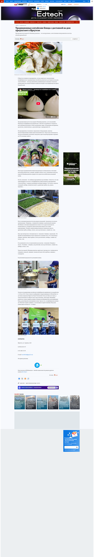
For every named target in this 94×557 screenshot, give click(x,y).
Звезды (47, 1)
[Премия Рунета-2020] (31, 4)
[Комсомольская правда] (20, 4)
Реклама (70, 4)
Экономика (36, 1)
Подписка (76, 4)
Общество (30, 1)
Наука (65, 1)
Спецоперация (17, 1)
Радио (64, 4)
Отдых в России (62, 22)
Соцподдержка (59, 1)
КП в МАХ (56, 22)
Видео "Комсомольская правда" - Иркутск (33, 383)
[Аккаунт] (92, 1)
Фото (7, 1)
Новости (21, 22)
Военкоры (44, 22)
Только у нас (39, 22)
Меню (2, 1)
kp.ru (23, 39)
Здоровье (52, 1)
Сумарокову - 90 (33, 22)
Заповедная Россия (70, 22)
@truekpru (24, 372)
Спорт (73, 1)
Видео (11, 1)
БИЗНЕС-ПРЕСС (22, 383)
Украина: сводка (50, 22)
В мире (42, 1)
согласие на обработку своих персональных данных (70, 450)
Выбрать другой (42, 8)
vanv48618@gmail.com (27, 354)
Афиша (69, 1)
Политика (24, 1)
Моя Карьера (26, 22)
